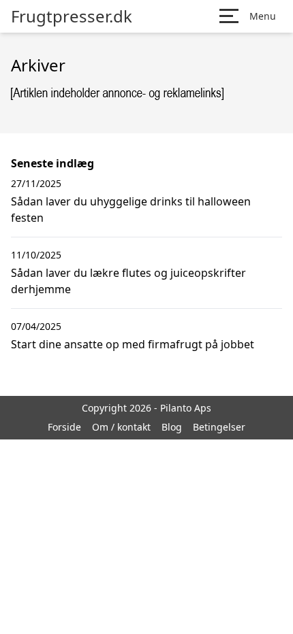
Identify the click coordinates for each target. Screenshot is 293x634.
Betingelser (219, 426)
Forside (64, 426)
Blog (171, 426)
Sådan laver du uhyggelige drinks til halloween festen (131, 209)
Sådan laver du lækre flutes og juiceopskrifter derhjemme (128, 281)
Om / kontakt (121, 426)
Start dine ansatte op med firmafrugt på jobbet (132, 344)
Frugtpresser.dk (71, 16)
